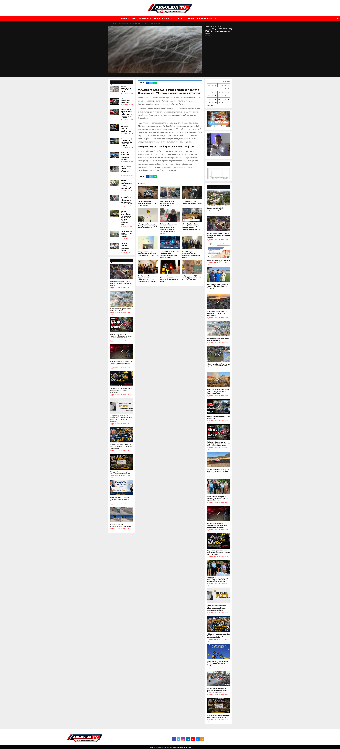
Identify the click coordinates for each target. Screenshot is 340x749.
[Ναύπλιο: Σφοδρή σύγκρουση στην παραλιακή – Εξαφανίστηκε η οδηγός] (114, 169)
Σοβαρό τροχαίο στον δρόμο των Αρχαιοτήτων (125, 100)
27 (219, 102)
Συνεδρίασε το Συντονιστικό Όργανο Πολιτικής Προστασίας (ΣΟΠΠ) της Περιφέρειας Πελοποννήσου (147, 278)
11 (212, 95)
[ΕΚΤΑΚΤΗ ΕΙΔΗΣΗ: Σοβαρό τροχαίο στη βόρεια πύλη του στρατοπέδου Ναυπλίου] (114, 155)
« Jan (208, 105)
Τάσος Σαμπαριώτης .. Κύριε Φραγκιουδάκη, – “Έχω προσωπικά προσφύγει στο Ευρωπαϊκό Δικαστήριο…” (121, 418)
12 (215, 95)
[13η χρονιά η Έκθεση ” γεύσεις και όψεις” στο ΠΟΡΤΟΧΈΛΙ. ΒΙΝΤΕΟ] (218, 354)
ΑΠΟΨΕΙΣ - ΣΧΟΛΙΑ (210, 26)
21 (222, 99)
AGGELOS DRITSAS (115, 287)
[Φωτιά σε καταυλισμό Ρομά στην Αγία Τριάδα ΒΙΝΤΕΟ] (114, 89)
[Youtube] (193, 739)
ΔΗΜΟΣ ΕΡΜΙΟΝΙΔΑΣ (296, 1)
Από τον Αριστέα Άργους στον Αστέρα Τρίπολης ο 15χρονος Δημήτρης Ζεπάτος (217, 286)
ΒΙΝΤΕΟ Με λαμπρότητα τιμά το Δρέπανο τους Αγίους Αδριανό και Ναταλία (121, 283)
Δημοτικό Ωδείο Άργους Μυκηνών (218, 261)
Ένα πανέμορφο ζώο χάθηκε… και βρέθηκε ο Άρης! (192, 202)
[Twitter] (178, 739)
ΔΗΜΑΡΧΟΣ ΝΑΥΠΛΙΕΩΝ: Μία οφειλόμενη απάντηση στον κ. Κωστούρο (119, 499)
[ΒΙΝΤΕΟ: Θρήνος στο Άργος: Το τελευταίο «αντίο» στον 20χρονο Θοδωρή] (114, 246)
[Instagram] (183, 739)
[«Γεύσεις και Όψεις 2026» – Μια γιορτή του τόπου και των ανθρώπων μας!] (218, 301)
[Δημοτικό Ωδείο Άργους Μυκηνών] (218, 250)
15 (225, 95)
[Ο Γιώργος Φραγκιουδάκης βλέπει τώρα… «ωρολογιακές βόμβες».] (121, 462)
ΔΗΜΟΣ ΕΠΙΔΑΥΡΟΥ (319, 1)
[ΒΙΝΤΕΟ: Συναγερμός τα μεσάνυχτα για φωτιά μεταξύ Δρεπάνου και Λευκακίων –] (121, 351)
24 (209, 102)
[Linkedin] (188, 739)
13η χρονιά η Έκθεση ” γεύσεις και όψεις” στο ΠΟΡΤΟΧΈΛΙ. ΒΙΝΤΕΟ (218, 365)
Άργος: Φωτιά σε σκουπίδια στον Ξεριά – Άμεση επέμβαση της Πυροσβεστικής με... (218, 391)
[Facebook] (174, 739)
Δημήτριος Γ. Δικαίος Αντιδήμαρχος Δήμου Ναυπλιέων (120, 525)
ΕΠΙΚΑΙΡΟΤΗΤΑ (218, 26)
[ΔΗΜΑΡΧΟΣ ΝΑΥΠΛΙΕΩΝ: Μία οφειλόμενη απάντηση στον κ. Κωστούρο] (121, 487)
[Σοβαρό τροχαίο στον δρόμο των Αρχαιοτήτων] (114, 101)
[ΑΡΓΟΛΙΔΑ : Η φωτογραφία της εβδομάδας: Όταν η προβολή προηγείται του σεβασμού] (218, 568)
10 (209, 95)
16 (228, 95)
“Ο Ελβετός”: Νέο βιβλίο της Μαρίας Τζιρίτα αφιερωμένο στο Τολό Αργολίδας (191, 278)
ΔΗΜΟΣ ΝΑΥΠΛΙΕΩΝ (285, 1)
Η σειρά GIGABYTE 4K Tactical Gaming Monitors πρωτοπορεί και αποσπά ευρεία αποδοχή (170, 254)
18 (212, 99)
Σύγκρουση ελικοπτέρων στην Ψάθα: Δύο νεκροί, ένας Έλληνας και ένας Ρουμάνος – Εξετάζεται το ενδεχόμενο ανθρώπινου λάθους (126, 218)
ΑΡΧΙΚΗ (276, 1)
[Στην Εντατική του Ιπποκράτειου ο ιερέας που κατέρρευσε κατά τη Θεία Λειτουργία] (114, 127)
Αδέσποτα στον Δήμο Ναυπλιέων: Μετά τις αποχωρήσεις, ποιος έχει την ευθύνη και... (121, 446)
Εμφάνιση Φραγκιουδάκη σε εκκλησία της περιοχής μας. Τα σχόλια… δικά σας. (217, 498)
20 (219, 99)
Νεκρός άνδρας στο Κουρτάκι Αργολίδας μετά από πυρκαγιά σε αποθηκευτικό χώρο (170, 278)
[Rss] (202, 739)
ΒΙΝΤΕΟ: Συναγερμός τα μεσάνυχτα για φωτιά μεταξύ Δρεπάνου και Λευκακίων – (121, 363)
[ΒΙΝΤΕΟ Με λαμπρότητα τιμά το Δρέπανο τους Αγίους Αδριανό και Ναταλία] (121, 271)
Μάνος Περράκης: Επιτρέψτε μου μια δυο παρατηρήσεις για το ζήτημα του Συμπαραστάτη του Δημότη (191, 226)
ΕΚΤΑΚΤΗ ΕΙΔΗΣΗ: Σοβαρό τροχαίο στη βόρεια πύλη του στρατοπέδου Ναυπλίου (127, 156)
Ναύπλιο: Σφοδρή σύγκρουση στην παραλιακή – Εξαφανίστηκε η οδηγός (126, 170)
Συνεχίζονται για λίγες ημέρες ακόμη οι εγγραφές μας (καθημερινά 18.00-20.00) (148, 253)
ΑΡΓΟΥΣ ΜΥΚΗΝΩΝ (307, 1)
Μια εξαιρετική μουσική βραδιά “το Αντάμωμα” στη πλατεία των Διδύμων (218, 663)
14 (222, 95)
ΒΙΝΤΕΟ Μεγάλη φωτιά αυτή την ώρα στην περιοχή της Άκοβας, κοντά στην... (218, 471)
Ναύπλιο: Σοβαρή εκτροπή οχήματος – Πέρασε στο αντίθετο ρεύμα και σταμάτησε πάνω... (121, 336)
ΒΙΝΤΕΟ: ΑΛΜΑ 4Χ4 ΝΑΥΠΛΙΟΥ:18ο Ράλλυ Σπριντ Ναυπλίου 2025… (147, 203)
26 (215, 102)
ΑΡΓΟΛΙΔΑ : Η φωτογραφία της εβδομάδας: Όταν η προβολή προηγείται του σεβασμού (217, 579)
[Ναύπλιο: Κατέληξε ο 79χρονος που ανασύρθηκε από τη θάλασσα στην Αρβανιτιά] (114, 141)
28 (222, 102)
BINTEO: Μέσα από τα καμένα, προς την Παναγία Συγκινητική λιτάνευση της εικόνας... (217, 690)
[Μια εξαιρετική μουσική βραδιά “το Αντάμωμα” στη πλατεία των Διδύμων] (218, 651)
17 (209, 99)
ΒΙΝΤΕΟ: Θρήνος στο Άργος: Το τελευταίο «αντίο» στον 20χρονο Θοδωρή (127, 247)
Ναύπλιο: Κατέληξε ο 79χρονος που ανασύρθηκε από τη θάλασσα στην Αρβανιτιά (126, 142)
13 (219, 95)
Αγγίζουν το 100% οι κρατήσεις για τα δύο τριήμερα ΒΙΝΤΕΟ (167, 203)
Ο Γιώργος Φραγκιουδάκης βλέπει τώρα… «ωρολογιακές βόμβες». (120, 472)
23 (228, 99)
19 (215, 99)
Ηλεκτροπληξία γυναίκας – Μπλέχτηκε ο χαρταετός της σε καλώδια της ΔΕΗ (148, 226)
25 (212, 102)
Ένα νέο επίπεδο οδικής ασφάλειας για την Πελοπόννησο (218, 209)
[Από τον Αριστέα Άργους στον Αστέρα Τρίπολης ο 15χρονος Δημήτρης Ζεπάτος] (218, 274)
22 (225, 99)
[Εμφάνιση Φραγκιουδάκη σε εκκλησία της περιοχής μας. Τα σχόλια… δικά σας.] (218, 486)
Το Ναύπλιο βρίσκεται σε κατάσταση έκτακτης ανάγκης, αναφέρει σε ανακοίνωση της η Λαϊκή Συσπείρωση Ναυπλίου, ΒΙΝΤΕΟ (168, 228)
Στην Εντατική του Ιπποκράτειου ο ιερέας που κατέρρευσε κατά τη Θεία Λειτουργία (126, 128)
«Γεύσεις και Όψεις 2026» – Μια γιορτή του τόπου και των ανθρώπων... (217, 313)
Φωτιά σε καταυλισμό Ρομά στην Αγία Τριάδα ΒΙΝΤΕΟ (120, 309)
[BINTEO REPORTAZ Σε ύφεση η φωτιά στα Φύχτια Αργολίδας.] (114, 234)
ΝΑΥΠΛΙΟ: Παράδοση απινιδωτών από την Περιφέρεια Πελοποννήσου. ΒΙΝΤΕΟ (191, 254)
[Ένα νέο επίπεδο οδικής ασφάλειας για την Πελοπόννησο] (218, 198)
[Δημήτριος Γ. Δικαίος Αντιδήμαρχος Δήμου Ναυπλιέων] (121, 514)
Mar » (212, 105)
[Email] (198, 739)
